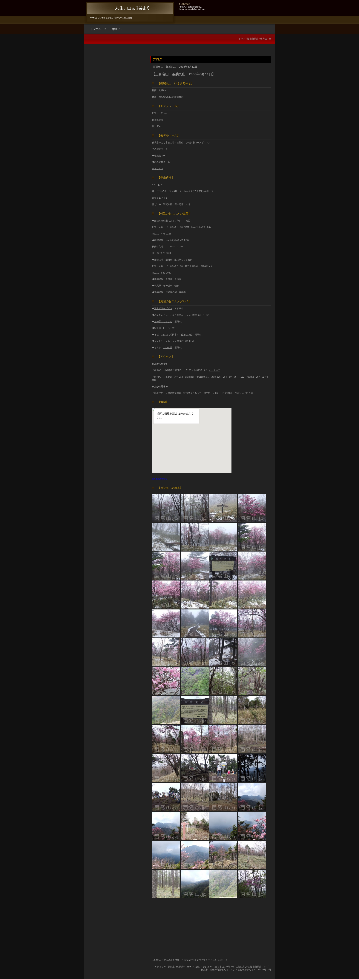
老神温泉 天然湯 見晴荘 (167, 279)
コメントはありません (239, 969)
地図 (188, 220)
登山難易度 (255, 966)
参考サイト (157, 168)
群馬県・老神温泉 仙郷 (166, 285)
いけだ (164, 334)
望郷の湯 (158, 259)
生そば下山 (186, 334)
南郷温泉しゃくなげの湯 (166, 240)
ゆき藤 (167, 347)
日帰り (182, 966)
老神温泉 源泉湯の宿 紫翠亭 (170, 292)
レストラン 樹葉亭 (174, 341)
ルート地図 (214, 370)
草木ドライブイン (163, 308)
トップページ (98, 29)
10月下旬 (229, 966)
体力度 (196, 966)
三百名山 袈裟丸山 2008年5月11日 (175, 66)
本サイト (117, 29)
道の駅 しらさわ (163, 321)
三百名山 (219, 966)
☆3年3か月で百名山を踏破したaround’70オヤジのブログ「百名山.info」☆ (190, 960)
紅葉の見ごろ (242, 966)
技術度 (171, 966)
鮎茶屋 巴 (159, 328)
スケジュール (207, 966)
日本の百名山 (129, 8)
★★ (189, 966)
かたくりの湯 (161, 220)
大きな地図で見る (159, 479)
